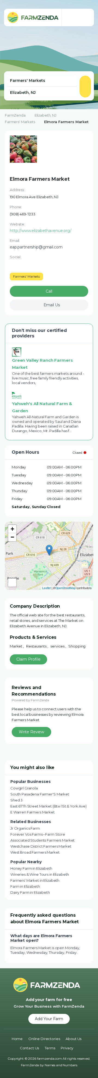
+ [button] (12, 528)
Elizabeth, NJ (45, 115)
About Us (73, 1039)
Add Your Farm (49, 1018)
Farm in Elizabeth (25, 886)
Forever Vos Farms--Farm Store (37, 834)
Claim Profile (28, 659)
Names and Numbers (61, 1065)
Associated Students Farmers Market (42, 840)
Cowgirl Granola (24, 788)
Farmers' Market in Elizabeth (34, 880)
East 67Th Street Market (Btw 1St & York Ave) (48, 806)
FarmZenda (15, 115)
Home (17, 1039)
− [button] (12, 537)
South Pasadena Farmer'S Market (39, 794)
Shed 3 (16, 800)
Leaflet (46, 588)
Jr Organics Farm (25, 828)
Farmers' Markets (20, 122)
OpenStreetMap (65, 588)
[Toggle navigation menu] (84, 17)
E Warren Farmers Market (32, 812)
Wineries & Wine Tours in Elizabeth (39, 874)
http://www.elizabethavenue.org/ (40, 230)
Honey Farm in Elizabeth (31, 868)
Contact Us (29, 1048)
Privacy (67, 1048)
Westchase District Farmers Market (40, 846)
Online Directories (44, 1039)
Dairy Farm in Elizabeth (30, 892)
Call (49, 291)
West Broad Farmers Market (35, 852)
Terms (50, 1048)
